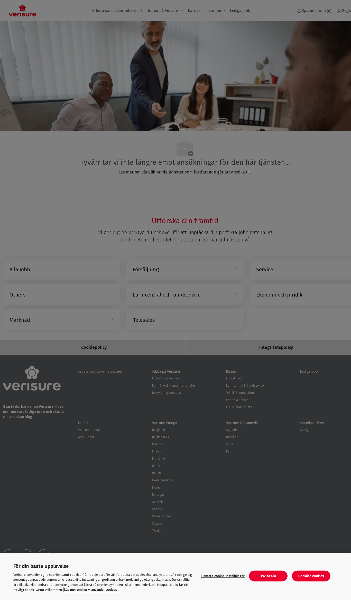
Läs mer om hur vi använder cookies (90, 590)
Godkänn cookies (311, 576)
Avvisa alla (268, 576)
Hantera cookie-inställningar (223, 576)
